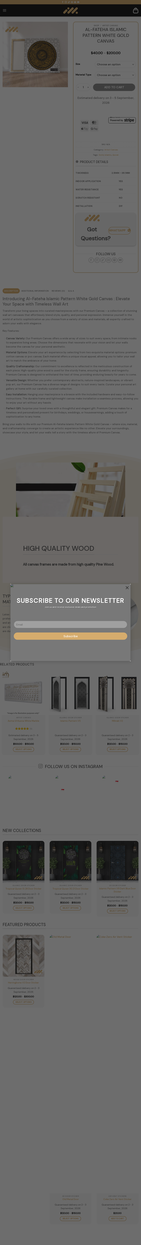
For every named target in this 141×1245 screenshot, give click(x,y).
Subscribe (70, 636)
